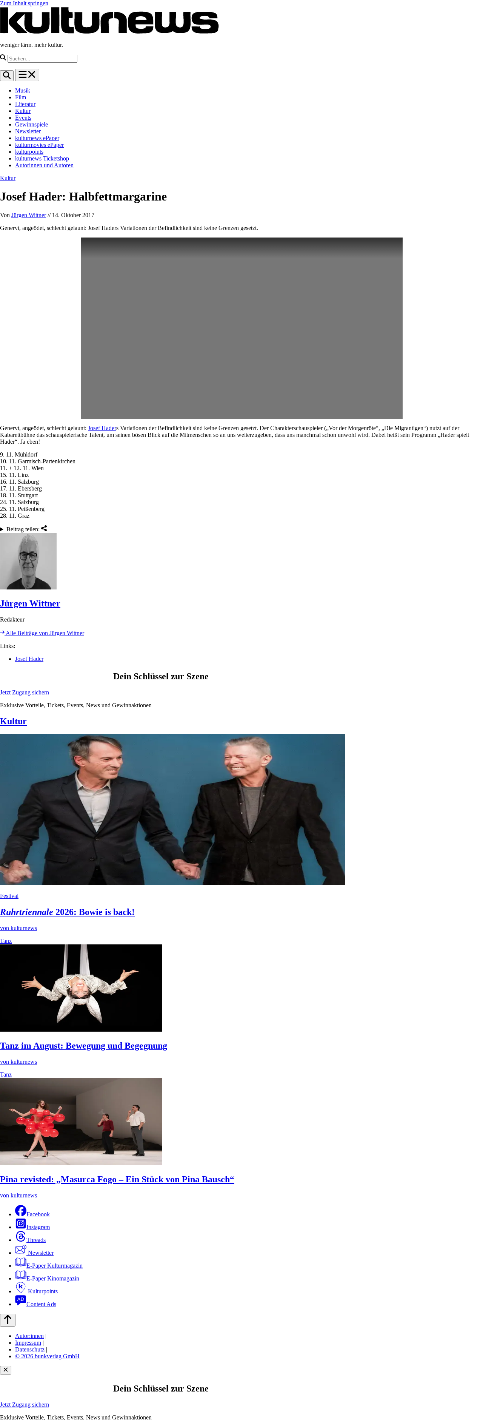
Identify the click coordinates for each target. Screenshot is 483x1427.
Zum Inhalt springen (24, 3)
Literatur (25, 104)
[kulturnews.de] (109, 32)
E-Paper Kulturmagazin (54, 1265)
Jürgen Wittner (28, 215)
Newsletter (28, 131)
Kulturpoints (42, 1291)
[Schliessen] (5, 1370)
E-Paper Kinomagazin (52, 1278)
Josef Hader (102, 428)
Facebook (38, 1214)
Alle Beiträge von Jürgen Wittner (44, 633)
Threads (36, 1240)
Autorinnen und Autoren (44, 165)
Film (20, 97)
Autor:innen (29, 1336)
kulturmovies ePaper (39, 145)
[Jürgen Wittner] (241, 562)
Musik (22, 90)
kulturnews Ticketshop (42, 158)
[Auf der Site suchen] (7, 75)
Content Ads (41, 1304)
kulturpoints (29, 151)
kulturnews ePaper (37, 138)
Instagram (38, 1227)
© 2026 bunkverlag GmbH (47, 1356)
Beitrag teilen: (23, 529)
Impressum (28, 1342)
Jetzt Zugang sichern (24, 692)
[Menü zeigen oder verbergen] (27, 75)
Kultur (23, 111)
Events (23, 117)
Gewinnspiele (31, 124)
